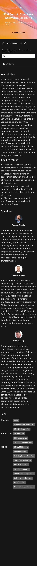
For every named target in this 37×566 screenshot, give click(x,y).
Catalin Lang (18, 341)
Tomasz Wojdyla (25, 23)
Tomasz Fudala (11, 23)
